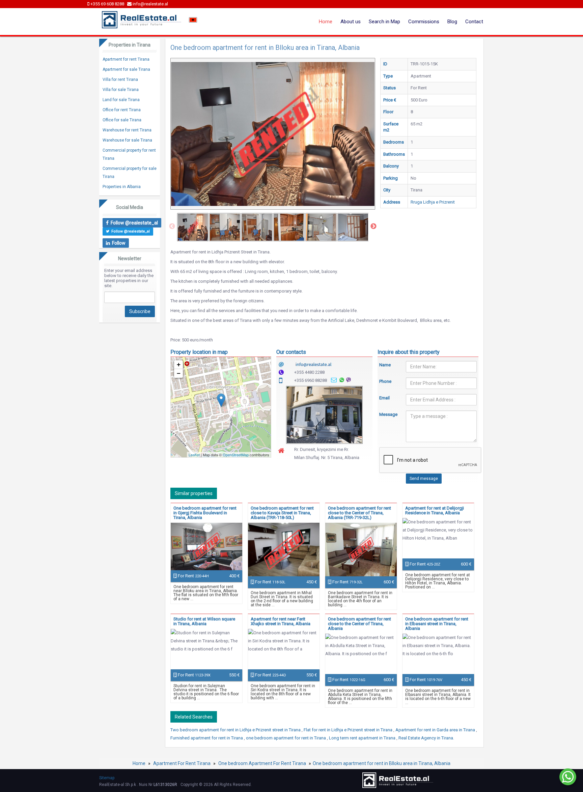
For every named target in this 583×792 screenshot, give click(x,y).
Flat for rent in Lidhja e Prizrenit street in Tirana (348, 729)
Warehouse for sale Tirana (127, 140)
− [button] (179, 373)
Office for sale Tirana (122, 120)
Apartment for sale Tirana (126, 69)
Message (387, 414)
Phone (385, 381)
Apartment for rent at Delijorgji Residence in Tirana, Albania (434, 510)
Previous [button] (172, 226)
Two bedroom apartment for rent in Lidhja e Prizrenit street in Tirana (236, 729)
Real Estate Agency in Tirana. (426, 737)
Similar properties (194, 493)
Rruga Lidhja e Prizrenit (433, 202)
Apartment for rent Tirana (126, 59)
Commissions (423, 22)
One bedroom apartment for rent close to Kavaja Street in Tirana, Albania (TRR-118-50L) (282, 513)
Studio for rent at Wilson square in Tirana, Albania (204, 621)
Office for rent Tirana (122, 110)
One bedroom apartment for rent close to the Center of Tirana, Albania (359, 623)
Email (384, 397)
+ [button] (179, 364)
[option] (193, 227)
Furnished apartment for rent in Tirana (207, 737)
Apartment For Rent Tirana (182, 763)
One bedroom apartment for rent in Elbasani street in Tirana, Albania (436, 623)
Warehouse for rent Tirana (127, 130)
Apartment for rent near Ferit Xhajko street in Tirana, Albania (280, 621)
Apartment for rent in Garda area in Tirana (435, 729)
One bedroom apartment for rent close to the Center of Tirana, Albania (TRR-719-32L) (359, 513)
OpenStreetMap (236, 454)
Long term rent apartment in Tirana (362, 737)
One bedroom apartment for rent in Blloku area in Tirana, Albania (381, 763)
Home (325, 22)
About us (350, 22)
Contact (474, 22)
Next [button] (373, 226)
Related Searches (194, 717)
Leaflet (194, 454)
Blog (452, 22)
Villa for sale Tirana (121, 89)
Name (385, 364)
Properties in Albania (122, 186)
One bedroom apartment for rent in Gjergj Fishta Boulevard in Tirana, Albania (205, 513)
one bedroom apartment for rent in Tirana (286, 737)
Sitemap (106, 777)
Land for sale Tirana (121, 99)
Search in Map (384, 22)
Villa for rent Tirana (120, 79)
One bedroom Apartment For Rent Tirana (262, 763)
